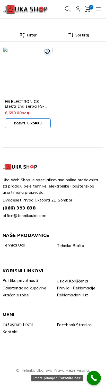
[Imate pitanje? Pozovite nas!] (94, 378)
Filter (32, 35)
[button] (28, 123)
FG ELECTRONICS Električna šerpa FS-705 (25, 106)
